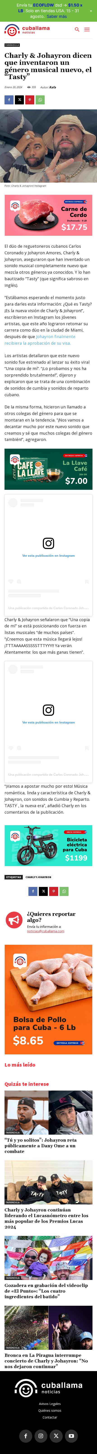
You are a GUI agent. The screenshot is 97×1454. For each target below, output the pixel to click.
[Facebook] (9, 99)
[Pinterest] (29, 99)
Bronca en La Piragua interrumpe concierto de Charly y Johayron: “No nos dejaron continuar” (46, 1361)
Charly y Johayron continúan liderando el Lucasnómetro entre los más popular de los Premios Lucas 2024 (46, 1218)
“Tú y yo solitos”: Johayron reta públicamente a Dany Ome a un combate (41, 1146)
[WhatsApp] (40, 99)
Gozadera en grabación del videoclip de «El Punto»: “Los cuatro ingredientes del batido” (46, 1291)
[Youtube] (71, 1436)
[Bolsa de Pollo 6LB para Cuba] (48, 1053)
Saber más (57, 16)
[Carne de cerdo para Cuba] (48, 234)
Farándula (12, 45)
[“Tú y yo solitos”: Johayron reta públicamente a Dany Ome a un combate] (48, 1113)
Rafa (52, 87)
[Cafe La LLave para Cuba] (48, 469)
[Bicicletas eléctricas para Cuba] (48, 865)
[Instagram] (41, 1436)
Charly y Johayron (38, 877)
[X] (19, 99)
